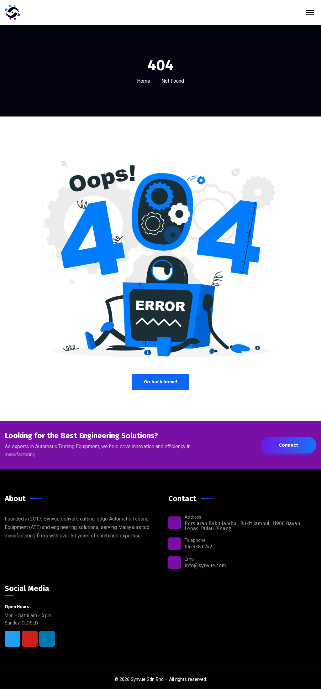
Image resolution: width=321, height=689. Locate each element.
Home (143, 81)
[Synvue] (12, 12)
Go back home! (160, 382)
